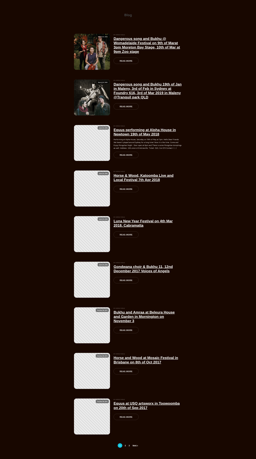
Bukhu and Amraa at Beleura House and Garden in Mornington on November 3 (144, 316)
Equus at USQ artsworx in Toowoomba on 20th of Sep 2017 (147, 405)
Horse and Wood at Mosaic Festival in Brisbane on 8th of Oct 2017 (146, 360)
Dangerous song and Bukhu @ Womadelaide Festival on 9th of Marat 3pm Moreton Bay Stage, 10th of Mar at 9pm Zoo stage (147, 45)
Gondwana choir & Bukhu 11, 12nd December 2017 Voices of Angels (143, 269)
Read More (126, 61)
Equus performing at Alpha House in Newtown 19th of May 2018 (145, 132)
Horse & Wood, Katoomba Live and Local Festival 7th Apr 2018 (144, 177)
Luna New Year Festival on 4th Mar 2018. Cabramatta (143, 223)
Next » (135, 445)
